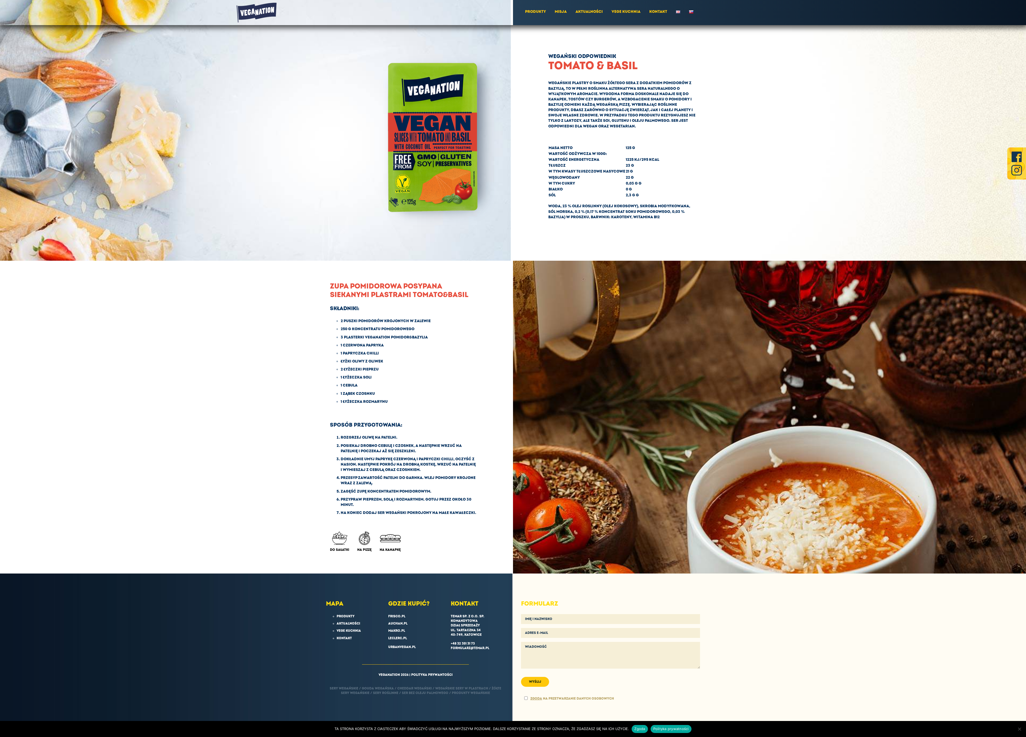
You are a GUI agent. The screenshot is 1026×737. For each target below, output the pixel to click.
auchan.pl (397, 624)
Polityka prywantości (432, 675)
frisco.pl (396, 616)
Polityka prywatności (671, 729)
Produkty (535, 11)
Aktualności (589, 11)
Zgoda (639, 729)
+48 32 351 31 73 (463, 644)
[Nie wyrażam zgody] (1019, 729)
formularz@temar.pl (470, 648)
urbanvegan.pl (402, 647)
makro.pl (396, 631)
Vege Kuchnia (626, 11)
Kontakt (658, 11)
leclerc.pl (397, 638)
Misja (561, 11)
